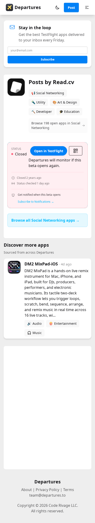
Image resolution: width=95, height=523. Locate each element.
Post (71, 7)
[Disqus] (47, 408)
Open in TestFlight (48, 151)
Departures (28, 7)
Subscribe (47, 59)
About (26, 489)
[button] (57, 7)
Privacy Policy (47, 489)
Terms (68, 489)
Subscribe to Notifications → (36, 202)
